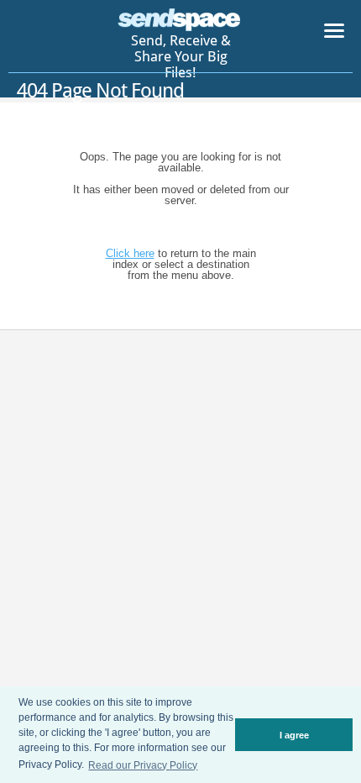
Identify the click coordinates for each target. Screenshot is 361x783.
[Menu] (334, 33)
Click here (130, 253)
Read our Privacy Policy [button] (142, 765)
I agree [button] (294, 735)
